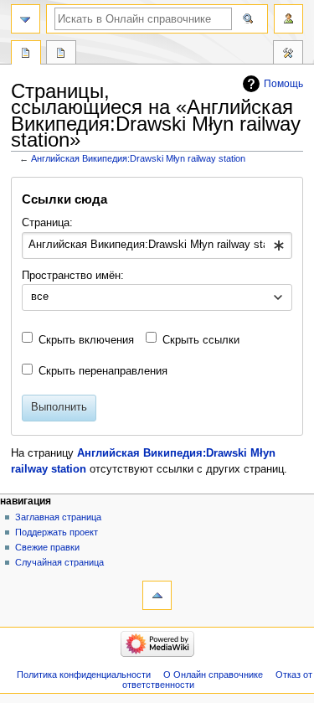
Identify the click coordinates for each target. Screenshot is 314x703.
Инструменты (288, 54)
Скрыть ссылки (200, 340)
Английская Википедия (26, 54)
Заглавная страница (58, 517)
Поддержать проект (56, 532)
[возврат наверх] (157, 595)
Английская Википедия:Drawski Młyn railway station (138, 158)
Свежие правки (47, 547)
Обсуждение (61, 54)
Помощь (283, 84)
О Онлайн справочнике (213, 674)
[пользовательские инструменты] (288, 19)
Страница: (47, 223)
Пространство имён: (73, 276)
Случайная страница (59, 562)
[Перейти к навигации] (25, 19)
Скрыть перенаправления (103, 371)
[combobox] (156, 245)
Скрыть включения (86, 340)
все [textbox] (40, 296)
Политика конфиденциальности (84, 674)
